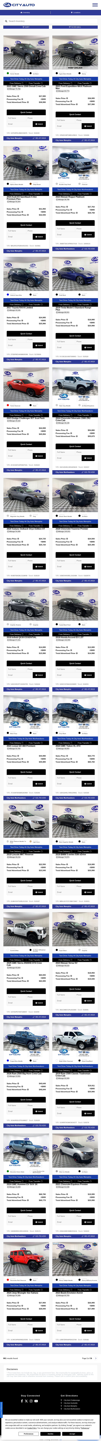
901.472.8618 (41, 138)
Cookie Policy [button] (32, 1428)
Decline (50, 1434)
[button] (47, 52)
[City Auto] (19, 4)
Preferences (28, 1434)
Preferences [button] (85, 1428)
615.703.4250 (89, 249)
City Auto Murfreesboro (65, 249)
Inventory (26, 12)
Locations (76, 12)
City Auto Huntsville (70, 1403)
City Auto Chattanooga (71, 1400)
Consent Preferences (1, 1409)
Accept (72, 1434)
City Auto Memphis (14, 138)
